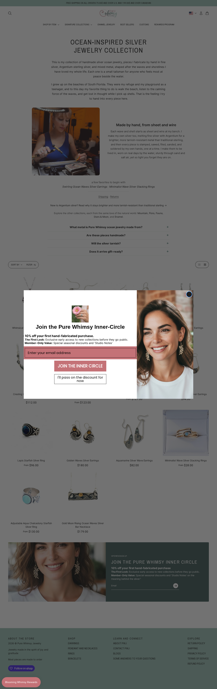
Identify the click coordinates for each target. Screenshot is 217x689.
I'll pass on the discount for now (80, 379)
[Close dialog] (189, 294)
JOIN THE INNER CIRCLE (80, 366)
